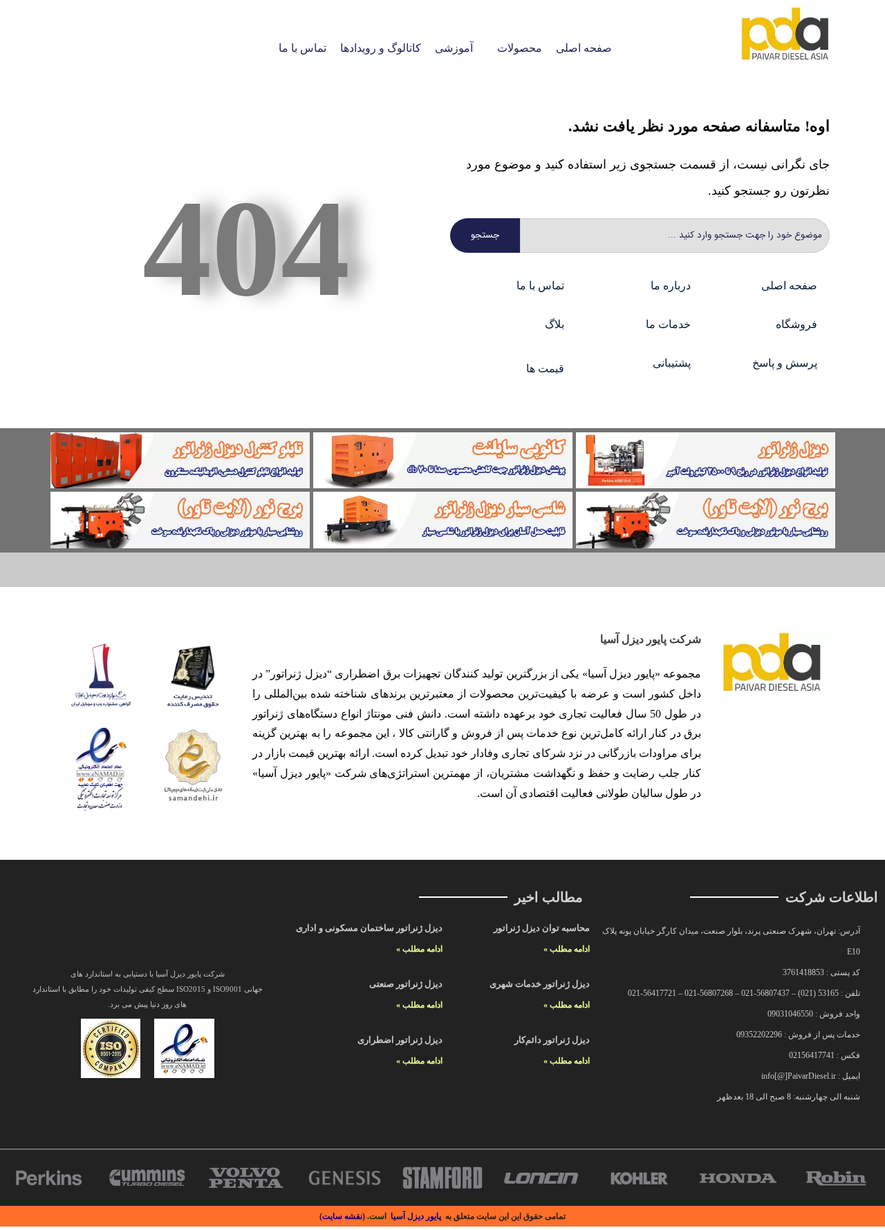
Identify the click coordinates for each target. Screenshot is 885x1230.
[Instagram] (86, 936)
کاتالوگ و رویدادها (380, 48)
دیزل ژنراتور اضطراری (399, 1040)
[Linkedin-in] (147, 936)
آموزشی (454, 48)
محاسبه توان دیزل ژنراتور (542, 928)
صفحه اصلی (584, 48)
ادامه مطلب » (566, 949)
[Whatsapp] (208, 936)
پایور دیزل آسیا (416, 1216)
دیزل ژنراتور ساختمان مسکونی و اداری (369, 928)
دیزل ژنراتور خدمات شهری (540, 984)
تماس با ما (302, 48)
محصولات (519, 48)
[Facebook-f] (117, 936)
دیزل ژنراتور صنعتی (405, 984)
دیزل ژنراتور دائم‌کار (552, 1040)
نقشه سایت (342, 1216)
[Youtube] (178, 936)
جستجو (485, 235)
